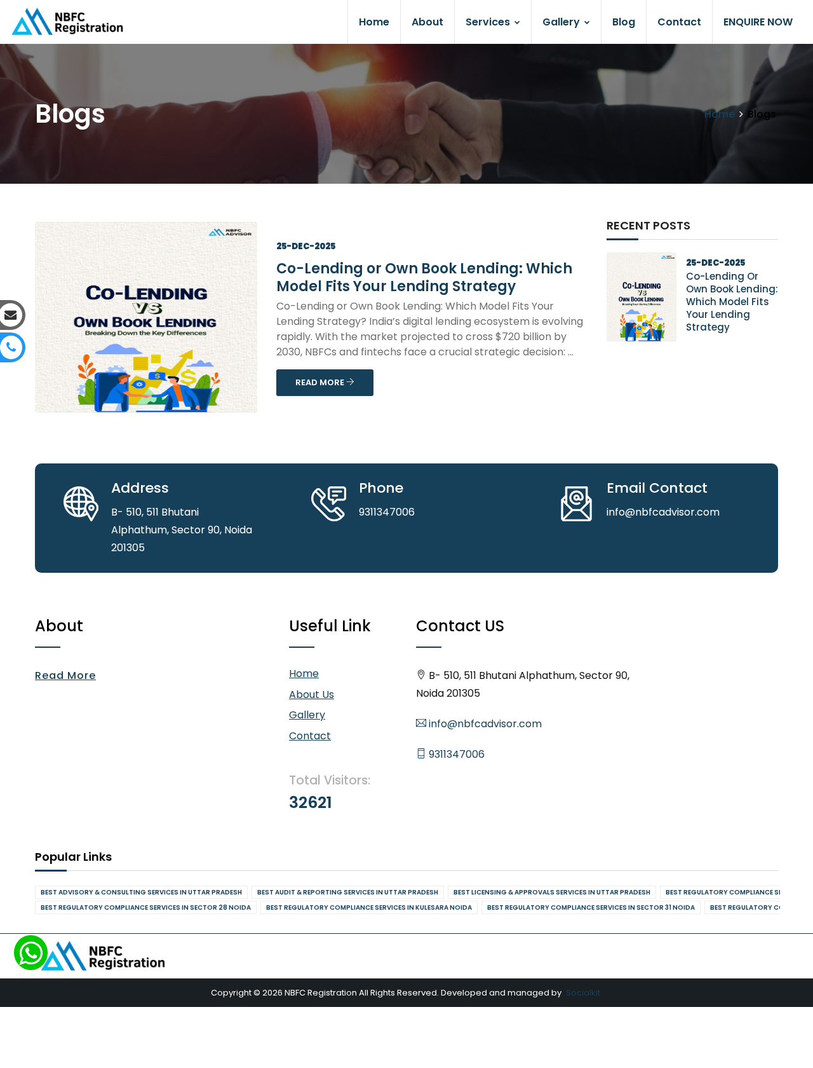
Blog (623, 22)
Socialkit (583, 993)
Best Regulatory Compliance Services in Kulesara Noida (369, 907)
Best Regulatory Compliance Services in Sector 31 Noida (591, 907)
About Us (311, 694)
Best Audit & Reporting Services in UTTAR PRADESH (347, 892)
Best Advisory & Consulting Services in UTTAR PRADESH (141, 892)
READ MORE (320, 382)
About (427, 22)
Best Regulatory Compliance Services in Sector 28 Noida (146, 907)
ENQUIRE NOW (758, 22)
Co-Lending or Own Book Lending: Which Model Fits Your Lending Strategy (424, 277)
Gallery (562, 22)
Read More (65, 675)
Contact (679, 22)
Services (489, 22)
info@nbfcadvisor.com (484, 723)
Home (374, 22)
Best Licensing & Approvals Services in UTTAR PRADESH (552, 892)
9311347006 (455, 754)
